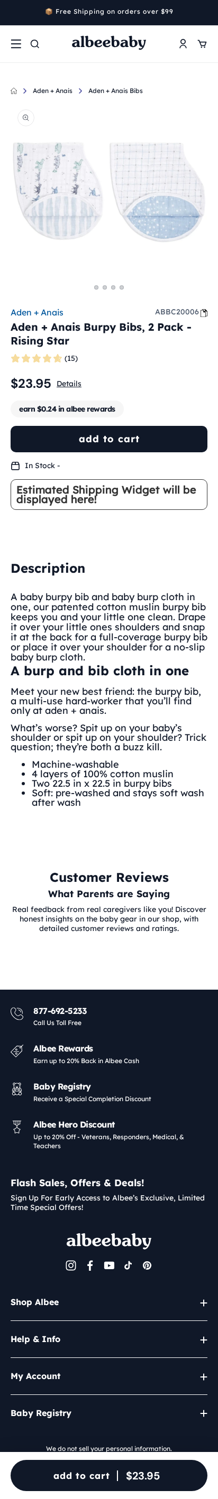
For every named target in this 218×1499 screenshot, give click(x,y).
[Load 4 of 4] (121, 287)
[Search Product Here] (35, 44)
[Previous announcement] (14, 12)
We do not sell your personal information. (109, 1449)
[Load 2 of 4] (105, 287)
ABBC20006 (177, 311)
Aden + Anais (52, 91)
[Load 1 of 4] (96, 287)
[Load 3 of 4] (113, 287)
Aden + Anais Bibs (115, 91)
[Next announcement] (203, 12)
